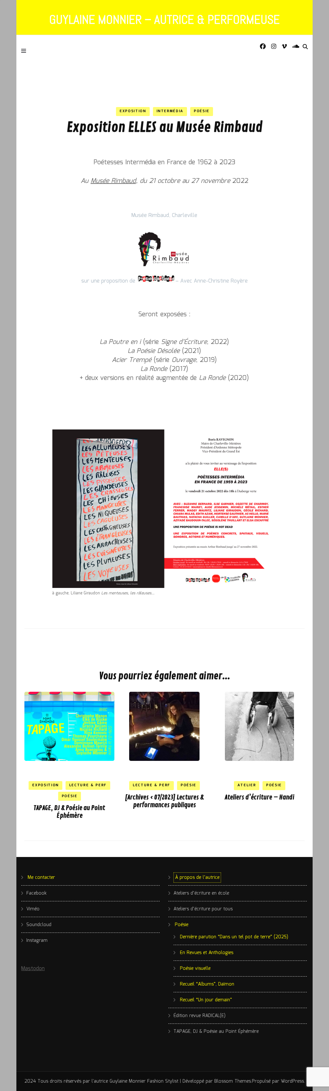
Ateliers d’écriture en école (201, 893)
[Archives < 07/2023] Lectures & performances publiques (164, 801)
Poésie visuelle (195, 968)
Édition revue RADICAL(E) (199, 1015)
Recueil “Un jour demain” (206, 1000)
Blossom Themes (232, 1081)
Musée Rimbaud (113, 181)
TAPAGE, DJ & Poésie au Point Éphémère (69, 812)
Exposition (133, 111)
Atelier (246, 785)
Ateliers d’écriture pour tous (203, 909)
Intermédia (170, 111)
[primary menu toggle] (25, 50)
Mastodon (33, 969)
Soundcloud (38, 924)
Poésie (201, 111)
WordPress (292, 1081)
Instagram (37, 940)
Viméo (33, 909)
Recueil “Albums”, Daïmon (207, 984)
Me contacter (41, 877)
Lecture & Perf (88, 785)
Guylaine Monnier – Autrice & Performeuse (164, 19)
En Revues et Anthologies (206, 952)
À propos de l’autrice (197, 877)
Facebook (36, 893)
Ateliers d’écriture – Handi (259, 797)
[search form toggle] (305, 47)
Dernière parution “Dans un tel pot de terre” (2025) (234, 937)
